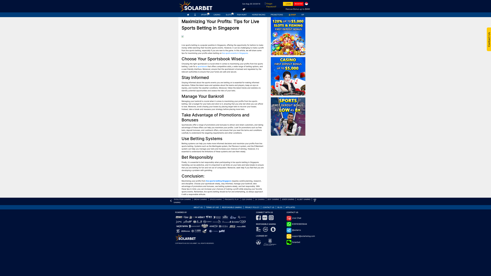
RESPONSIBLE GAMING (232, 207)
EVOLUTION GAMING (182, 199)
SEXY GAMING (273, 199)
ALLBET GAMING (303, 199)
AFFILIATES (290, 207)
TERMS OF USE (212, 207)
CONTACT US (268, 207)
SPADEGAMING (216, 199)
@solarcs (296, 230)
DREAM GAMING (200, 199)
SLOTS (229, 15)
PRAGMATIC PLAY (232, 199)
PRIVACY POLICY (252, 207)
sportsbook (202, 66)
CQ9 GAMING (247, 199)
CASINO (217, 15)
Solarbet (296, 242)
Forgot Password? (271, 5)
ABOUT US (198, 207)
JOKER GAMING (288, 199)
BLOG (279, 207)
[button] (171, 201)
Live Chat (296, 218)
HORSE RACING (258, 15)
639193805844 (299, 224)
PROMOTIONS (277, 15)
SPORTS (204, 15)
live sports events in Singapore (235, 53)
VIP (302, 15)
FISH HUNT (242, 15)
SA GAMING (260, 199)
